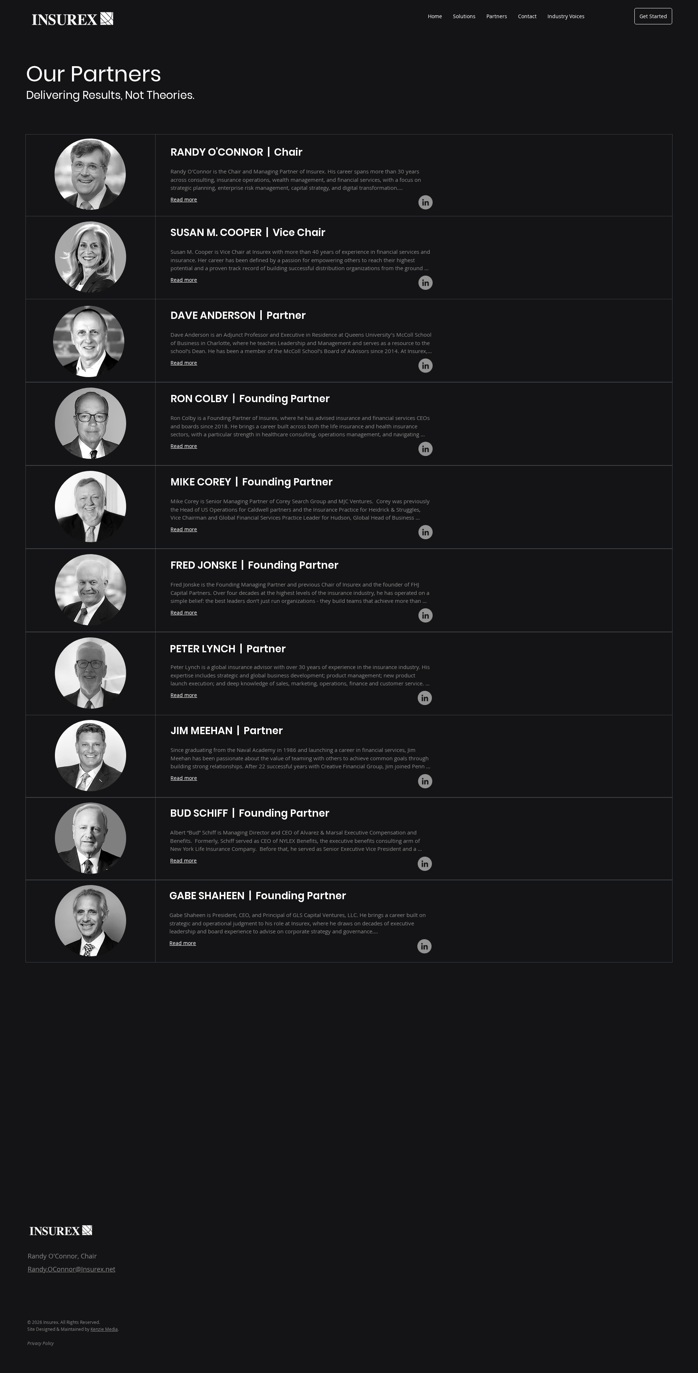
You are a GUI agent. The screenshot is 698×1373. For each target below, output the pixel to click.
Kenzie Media (104, 1329)
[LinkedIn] (425, 202)
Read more (184, 199)
